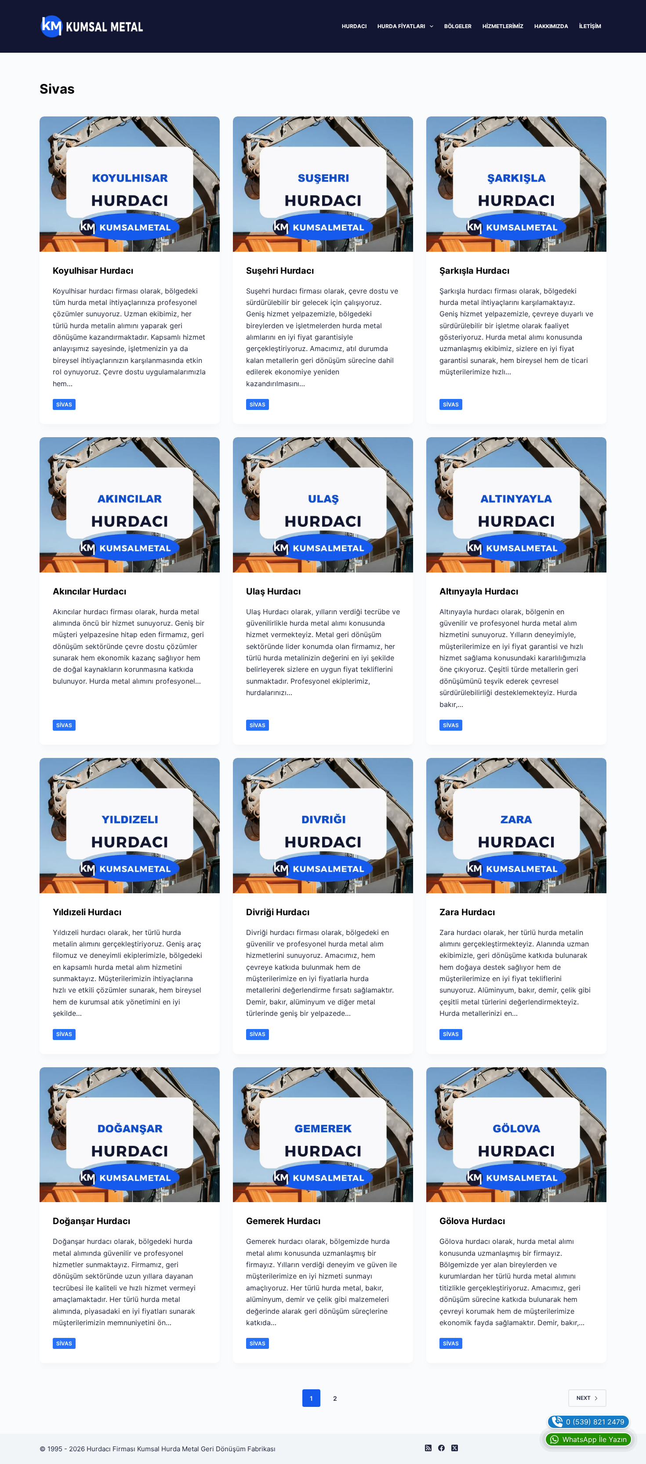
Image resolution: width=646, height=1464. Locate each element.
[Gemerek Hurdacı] (323, 1135)
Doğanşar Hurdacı (91, 1221)
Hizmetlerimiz (503, 26)
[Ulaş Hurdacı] (323, 505)
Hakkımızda (551, 26)
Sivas (64, 404)
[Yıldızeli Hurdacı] (130, 825)
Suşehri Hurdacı (280, 270)
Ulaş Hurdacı (273, 591)
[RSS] (428, 1448)
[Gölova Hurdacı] (516, 1135)
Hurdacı (354, 26)
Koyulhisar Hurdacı (93, 270)
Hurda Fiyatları (401, 26)
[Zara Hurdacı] (516, 825)
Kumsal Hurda (158, 1449)
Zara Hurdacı (467, 912)
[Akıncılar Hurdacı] (130, 505)
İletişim (590, 26)
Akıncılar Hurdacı (89, 591)
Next (584, 1398)
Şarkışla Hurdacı (474, 270)
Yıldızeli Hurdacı (87, 912)
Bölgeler (458, 26)
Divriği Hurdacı (277, 912)
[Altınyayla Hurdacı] (516, 505)
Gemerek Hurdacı (283, 1221)
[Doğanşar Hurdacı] (130, 1135)
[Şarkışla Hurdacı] (516, 184)
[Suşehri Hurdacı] (323, 184)
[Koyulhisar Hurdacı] (130, 184)
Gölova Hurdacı (472, 1221)
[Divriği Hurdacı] (323, 825)
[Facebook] (441, 1448)
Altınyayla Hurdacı (478, 591)
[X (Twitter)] (454, 1448)
